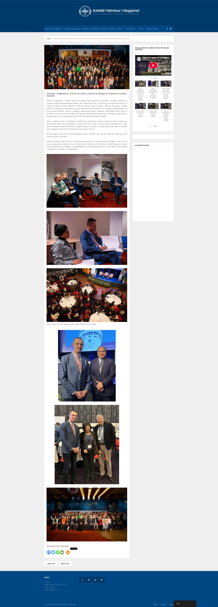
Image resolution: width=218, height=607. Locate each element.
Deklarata (95, 29)
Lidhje (141, 29)
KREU (47, 29)
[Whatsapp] (58, 551)
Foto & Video (130, 29)
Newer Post (65, 564)
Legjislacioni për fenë (72, 29)
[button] (156, 78)
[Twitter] (53, 551)
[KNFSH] (109, 11)
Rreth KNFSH (56, 29)
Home (49, 38)
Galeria (171, 604)
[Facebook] (49, 551)
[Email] (62, 551)
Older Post (51, 564)
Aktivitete (112, 29)
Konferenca (86, 29)
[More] (68, 551)
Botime (119, 29)
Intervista (103, 29)
